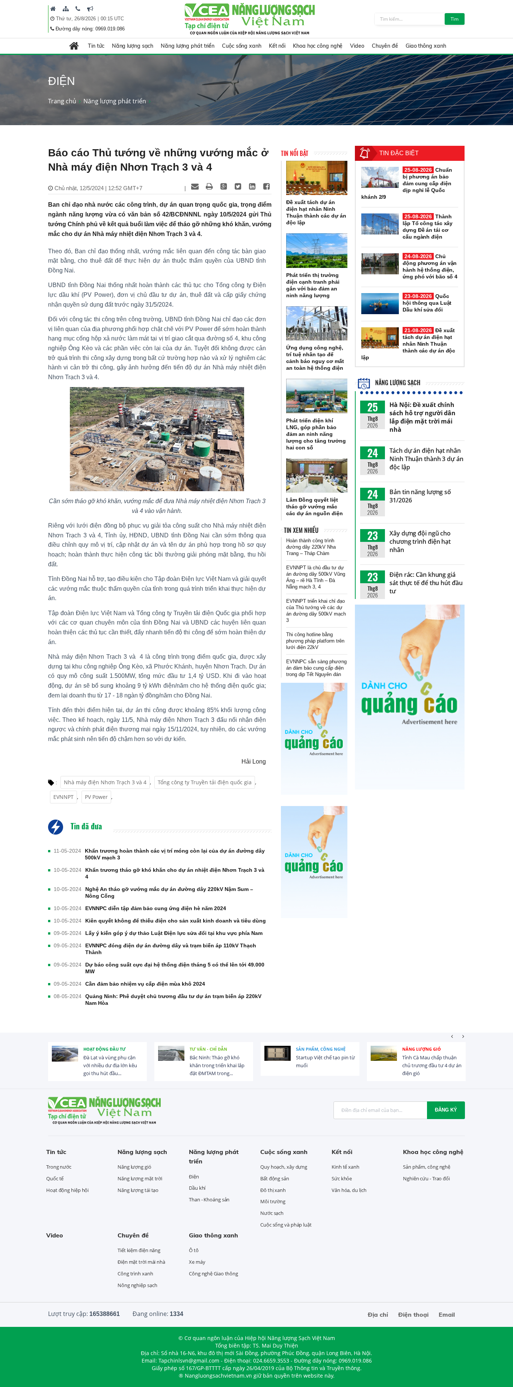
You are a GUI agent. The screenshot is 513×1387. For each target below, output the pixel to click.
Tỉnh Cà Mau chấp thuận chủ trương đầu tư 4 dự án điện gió (432, 1065)
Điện (194, 1176)
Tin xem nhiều (301, 530)
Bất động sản (274, 1178)
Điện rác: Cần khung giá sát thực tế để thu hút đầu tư (425, 582)
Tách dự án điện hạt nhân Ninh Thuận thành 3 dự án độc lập (426, 458)
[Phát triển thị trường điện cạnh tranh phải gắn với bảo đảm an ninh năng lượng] (316, 250)
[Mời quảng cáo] (90, 9)
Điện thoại (413, 1314)
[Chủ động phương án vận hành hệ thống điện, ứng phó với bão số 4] (380, 263)
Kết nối (277, 45)
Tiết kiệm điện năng (139, 1250)
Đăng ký (446, 1110)
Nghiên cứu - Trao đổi (426, 1178)
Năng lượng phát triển (187, 45)
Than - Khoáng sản (209, 1199)
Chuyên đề (385, 45)
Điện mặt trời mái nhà (141, 1261)
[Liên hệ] (77, 9)
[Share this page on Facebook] (266, 186)
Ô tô (194, 1250)
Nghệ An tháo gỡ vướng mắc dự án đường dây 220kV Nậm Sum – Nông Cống (169, 892)
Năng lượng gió (421, 1049)
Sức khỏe (342, 1178)
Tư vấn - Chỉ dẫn (208, 1049)
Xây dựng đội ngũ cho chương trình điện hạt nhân (420, 541)
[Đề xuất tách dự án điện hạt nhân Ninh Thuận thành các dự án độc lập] (316, 178)
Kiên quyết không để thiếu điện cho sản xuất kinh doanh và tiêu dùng (175, 921)
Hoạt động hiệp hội (67, 1190)
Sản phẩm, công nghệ (321, 1049)
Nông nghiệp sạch (137, 1285)
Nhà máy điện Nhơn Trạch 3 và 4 (105, 782)
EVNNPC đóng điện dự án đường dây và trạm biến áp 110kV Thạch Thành (170, 948)
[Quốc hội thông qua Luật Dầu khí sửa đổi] (380, 303)
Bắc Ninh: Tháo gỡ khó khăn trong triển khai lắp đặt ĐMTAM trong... (217, 1065)
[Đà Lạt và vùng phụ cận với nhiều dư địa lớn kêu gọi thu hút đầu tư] (65, 1059)
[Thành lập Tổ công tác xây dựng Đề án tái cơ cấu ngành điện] (380, 223)
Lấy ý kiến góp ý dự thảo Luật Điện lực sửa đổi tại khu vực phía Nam (174, 933)
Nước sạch (272, 1213)
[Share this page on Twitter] (237, 186)
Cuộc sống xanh (241, 45)
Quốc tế (54, 1178)
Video (357, 45)
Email (447, 1314)
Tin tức (96, 45)
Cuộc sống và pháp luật (286, 1224)
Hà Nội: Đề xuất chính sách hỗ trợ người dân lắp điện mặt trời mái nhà (422, 417)
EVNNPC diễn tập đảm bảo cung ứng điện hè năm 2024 (155, 908)
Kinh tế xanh (345, 1166)
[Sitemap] (66, 9)
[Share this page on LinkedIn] (252, 186)
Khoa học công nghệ (318, 45)
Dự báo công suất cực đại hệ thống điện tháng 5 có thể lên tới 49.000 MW (174, 968)
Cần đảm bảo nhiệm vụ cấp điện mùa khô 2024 (145, 984)
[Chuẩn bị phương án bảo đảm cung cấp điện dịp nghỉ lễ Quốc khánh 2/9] (380, 177)
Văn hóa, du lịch (349, 1190)
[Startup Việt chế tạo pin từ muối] (277, 1059)
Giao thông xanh (426, 45)
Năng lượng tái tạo (138, 1190)
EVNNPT (63, 796)
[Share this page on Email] (195, 186)
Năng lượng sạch (133, 45)
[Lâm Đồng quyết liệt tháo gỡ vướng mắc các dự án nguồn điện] (316, 475)
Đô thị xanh (273, 1190)
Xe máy (197, 1261)
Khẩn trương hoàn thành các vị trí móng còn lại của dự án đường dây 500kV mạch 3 (175, 854)
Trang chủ (62, 101)
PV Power (96, 796)
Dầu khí (197, 1187)
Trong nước (58, 1166)
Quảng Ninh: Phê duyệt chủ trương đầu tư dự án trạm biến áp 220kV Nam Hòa (173, 999)
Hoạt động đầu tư (104, 1049)
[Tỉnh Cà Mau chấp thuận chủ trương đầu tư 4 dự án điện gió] (384, 1059)
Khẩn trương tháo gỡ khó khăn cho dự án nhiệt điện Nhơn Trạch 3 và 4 (174, 873)
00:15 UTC (112, 18)
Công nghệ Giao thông (213, 1273)
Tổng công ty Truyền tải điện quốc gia (205, 782)
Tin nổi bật (294, 153)
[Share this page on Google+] (223, 186)
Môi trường (272, 1201)
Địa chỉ (378, 1314)
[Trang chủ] (53, 9)
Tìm (455, 19)
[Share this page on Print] (209, 186)
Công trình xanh (135, 1273)
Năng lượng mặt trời (140, 1178)
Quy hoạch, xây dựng (283, 1166)
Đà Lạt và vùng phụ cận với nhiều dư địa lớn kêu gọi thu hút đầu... (110, 1065)
